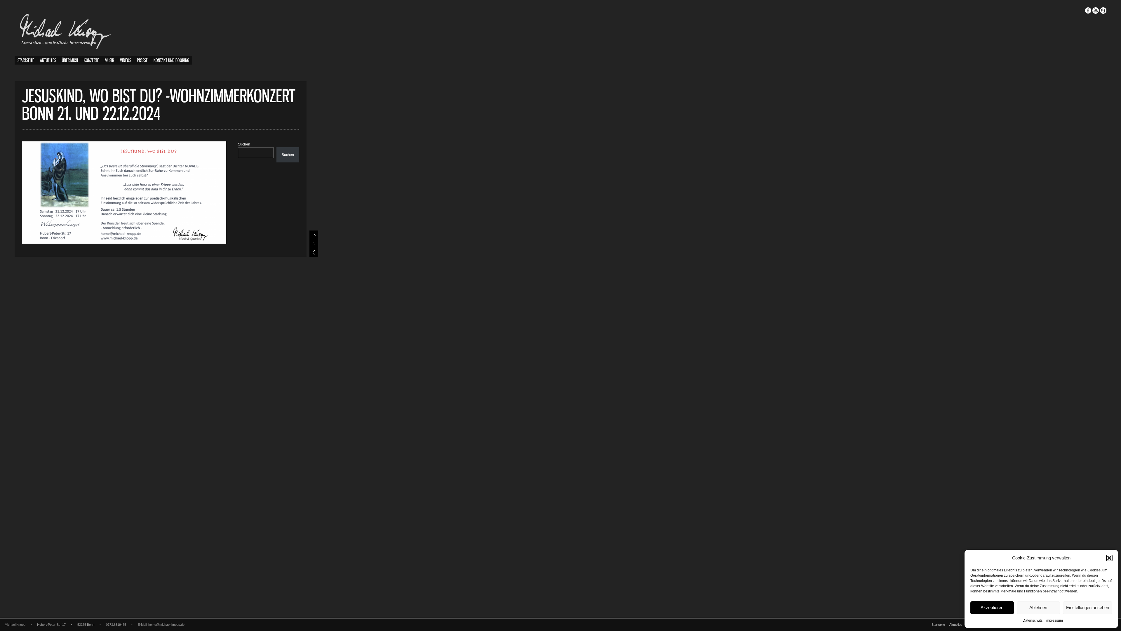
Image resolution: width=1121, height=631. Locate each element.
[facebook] (1088, 10)
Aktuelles (48, 60)
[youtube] (1095, 10)
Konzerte (91, 60)
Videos (125, 60)
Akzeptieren (992, 607)
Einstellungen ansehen (1087, 607)
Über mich (70, 60)
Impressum (1054, 620)
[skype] (1103, 10)
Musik (109, 60)
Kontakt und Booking (171, 60)
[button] (1109, 558)
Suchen (244, 144)
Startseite (26, 60)
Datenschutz (1032, 620)
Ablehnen (1038, 607)
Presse (142, 60)
